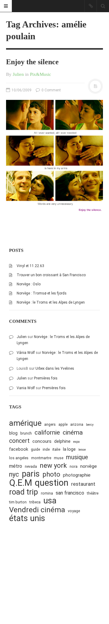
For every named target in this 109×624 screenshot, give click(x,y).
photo (51, 474)
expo (76, 442)
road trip (23, 492)
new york (53, 465)
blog (13, 433)
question (51, 483)
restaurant (83, 484)
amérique (25, 423)
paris (31, 474)
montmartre (41, 458)
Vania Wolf (26, 388)
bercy (90, 425)
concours (41, 441)
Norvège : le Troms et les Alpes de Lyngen (51, 302)
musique (77, 457)
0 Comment (51, 90)
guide (35, 449)
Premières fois (46, 378)
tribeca (35, 502)
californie (47, 432)
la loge (69, 449)
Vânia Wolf (26, 353)
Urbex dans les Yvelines (54, 368)
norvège (88, 466)
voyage (74, 511)
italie (56, 449)
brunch (26, 433)
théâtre (92, 493)
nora (74, 466)
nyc (14, 474)
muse (58, 458)
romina (47, 493)
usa (49, 501)
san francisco (70, 493)
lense (82, 450)
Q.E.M (20, 483)
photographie (77, 475)
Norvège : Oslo (29, 284)
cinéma (73, 432)
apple (63, 424)
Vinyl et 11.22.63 (30, 266)
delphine (62, 441)
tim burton (18, 502)
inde (46, 449)
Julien (18, 74)
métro (15, 466)
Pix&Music (40, 74)
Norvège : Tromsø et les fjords (42, 293)
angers (50, 424)
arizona (76, 424)
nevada (31, 466)
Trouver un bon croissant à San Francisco (51, 275)
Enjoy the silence (32, 62)
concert (19, 440)
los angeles (18, 458)
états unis (27, 518)
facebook (18, 449)
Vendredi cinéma (37, 509)
